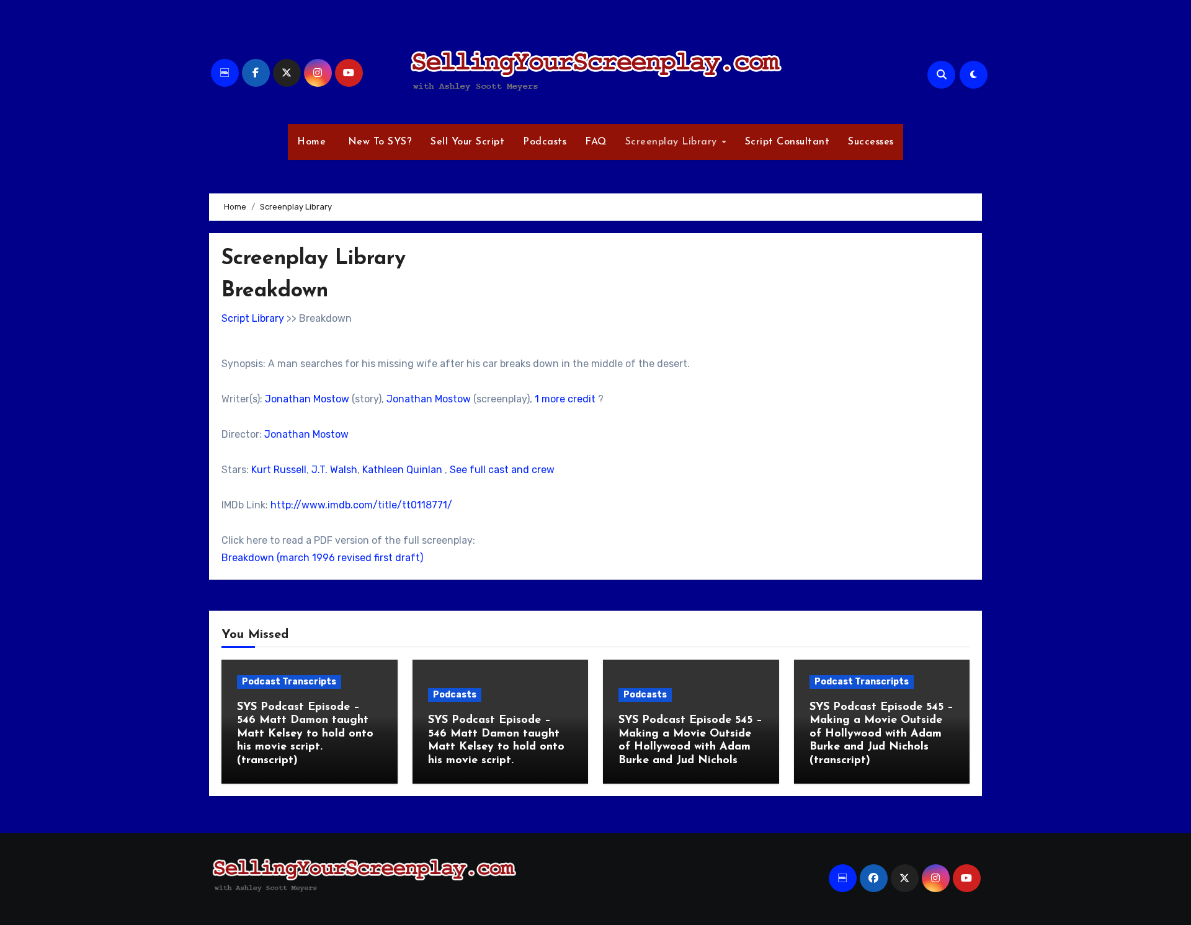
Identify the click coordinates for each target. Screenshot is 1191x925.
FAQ (596, 142)
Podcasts (544, 142)
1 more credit (565, 399)
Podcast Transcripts (289, 681)
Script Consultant (787, 142)
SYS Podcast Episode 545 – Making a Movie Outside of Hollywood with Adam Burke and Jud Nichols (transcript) (881, 734)
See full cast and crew (502, 470)
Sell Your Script (467, 142)
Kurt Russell (278, 470)
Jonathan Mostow (307, 399)
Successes (871, 142)
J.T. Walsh (334, 470)
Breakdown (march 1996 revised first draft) (322, 558)
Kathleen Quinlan (402, 470)
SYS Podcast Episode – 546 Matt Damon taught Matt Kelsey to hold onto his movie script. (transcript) (305, 734)
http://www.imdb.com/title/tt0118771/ (361, 505)
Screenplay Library (673, 142)
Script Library (252, 318)
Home (311, 142)
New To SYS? (378, 142)
